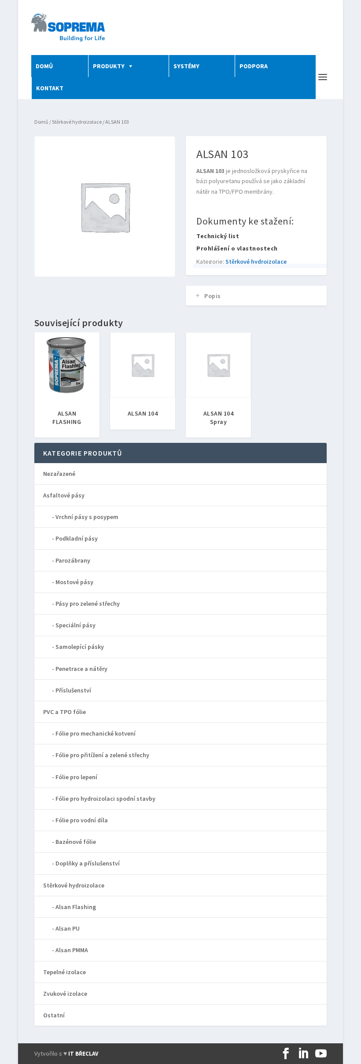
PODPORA (253, 66)
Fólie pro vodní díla (81, 820)
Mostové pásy (74, 582)
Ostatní (54, 1015)
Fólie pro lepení (76, 777)
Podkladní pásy (76, 538)
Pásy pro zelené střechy (87, 603)
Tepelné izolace (64, 972)
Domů (41, 121)
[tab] (256, 296)
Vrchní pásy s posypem (86, 517)
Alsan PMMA (71, 950)
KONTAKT (49, 88)
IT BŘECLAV (83, 1053)
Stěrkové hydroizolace (77, 121)
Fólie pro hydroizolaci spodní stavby (105, 799)
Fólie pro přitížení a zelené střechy (102, 755)
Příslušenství (73, 690)
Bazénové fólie (75, 842)
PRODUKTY (109, 66)
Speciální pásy (75, 625)
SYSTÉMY (186, 66)
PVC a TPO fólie (64, 712)
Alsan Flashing (75, 907)
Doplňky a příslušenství (87, 863)
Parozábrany (72, 560)
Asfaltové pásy (64, 495)
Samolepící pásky (79, 647)
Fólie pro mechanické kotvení (95, 733)
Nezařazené (59, 474)
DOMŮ (44, 66)
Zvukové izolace (65, 994)
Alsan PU (67, 928)
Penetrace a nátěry (81, 669)
